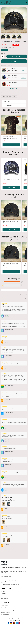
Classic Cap (11, 47)
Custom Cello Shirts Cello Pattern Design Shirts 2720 (10, 137)
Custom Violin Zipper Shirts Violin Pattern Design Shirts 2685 (12, 76)
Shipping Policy (4, 607)
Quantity (3, 53)
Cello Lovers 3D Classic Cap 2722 (10, 222)
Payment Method (5, 614)
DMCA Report (11, 620)
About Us (3, 591)
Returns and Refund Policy (7, 610)
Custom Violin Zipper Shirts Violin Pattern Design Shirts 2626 (12, 83)
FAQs (2, 596)
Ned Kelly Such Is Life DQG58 (11, 179)
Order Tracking (4, 598)
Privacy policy (4, 605)
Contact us (3, 593)
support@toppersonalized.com (11, 584)
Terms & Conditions (5, 612)
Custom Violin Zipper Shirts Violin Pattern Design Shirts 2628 (12, 69)
